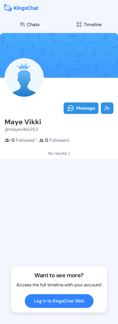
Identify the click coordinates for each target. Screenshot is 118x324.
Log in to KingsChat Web (59, 301)
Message (85, 108)
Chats (33, 25)
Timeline (93, 25)
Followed (23, 140)
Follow (107, 108)
